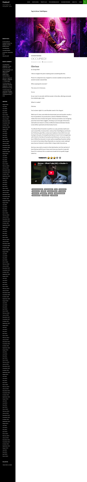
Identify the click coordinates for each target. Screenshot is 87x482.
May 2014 (5, 405)
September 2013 (6, 421)
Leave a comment (48, 62)
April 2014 (5, 407)
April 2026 (5, 112)
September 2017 (6, 323)
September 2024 (6, 151)
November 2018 (6, 294)
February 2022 (6, 215)
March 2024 (5, 163)
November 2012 (6, 441)
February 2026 (6, 116)
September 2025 (6, 127)
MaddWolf (43, 193)
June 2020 (5, 255)
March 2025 (5, 139)
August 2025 (5, 129)
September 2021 (6, 225)
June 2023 (5, 182)
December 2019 (6, 268)
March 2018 (5, 311)
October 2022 (6, 198)
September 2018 (6, 298)
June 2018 (5, 305)
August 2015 (5, 374)
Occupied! (39, 58)
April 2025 (5, 137)
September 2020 (6, 249)
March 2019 (5, 286)
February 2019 (6, 288)
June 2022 (5, 206)
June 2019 (5, 280)
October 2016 (6, 345)
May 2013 (5, 429)
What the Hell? (6, 56)
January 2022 (6, 217)
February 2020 (6, 264)
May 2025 (5, 135)
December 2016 (6, 341)
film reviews (62, 189)
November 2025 (6, 123)
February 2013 (6, 435)
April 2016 (5, 358)
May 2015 (5, 380)
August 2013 (5, 423)
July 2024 (5, 155)
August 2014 (5, 399)
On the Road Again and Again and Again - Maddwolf (8, 71)
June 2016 (5, 354)
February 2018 (6, 313)
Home (28, 2)
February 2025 (6, 141)
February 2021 (6, 239)
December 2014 (6, 390)
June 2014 (5, 403)
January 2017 (6, 339)
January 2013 (6, 437)
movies (50, 193)
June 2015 (5, 378)
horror (44, 191)
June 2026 (5, 108)
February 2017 (6, 337)
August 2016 (5, 349)
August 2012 (5, 448)
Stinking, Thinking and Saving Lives (7, 94)
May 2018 (5, 307)
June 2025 (5, 133)
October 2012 (6, 444)
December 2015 (6, 366)
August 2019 (5, 276)
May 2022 (5, 208)
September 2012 (6, 446)
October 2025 (6, 125)
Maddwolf (6, 2)
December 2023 (6, 170)
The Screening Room (54, 2)
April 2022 (5, 210)
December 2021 (6, 219)
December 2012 (6, 439)
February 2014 (6, 411)
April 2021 (5, 235)
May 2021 (5, 233)
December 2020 (6, 243)
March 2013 (5, 433)
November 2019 (6, 270)
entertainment (49, 189)
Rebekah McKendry (59, 193)
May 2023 (5, 184)
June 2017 (5, 329)
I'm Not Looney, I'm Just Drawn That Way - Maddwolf (7, 84)
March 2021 (5, 237)
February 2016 (6, 362)
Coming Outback (6, 50)
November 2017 (6, 319)
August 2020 (5, 251)
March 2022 (5, 213)
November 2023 (6, 172)
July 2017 (5, 327)
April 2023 (5, 186)
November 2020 (6, 245)
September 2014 (6, 397)
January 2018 (6, 315)
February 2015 (6, 386)
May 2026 (5, 110)
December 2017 (6, 317)
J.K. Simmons (62, 191)
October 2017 (6, 321)
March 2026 (5, 114)
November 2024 (6, 147)
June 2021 (5, 231)
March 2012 (5, 456)
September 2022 (6, 200)
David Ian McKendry (38, 189)
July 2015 (5, 376)
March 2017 (5, 335)
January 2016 (6, 364)
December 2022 (6, 194)
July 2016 (5, 352)
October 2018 (6, 296)
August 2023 (5, 178)
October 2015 (6, 370)
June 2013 (5, 427)
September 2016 (6, 347)
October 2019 (6, 272)
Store (80, 2)
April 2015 (5, 382)
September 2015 (6, 372)
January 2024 (6, 168)
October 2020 (6, 247)
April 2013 (5, 431)
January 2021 (6, 241)
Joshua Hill (35, 193)
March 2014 (5, 409)
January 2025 (6, 143)
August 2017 (5, 325)
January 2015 (6, 388)
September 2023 (6, 176)
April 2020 (5, 260)
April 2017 (5, 333)
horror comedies (52, 191)
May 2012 (5, 452)
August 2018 (5, 300)
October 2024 (6, 149)
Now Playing (35, 2)
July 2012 (5, 450)
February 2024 (6, 166)
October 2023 (6, 174)
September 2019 (6, 274)
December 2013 (6, 415)
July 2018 (5, 302)
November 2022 (6, 196)
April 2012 (5, 454)
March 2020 (5, 262)
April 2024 (5, 161)
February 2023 (6, 190)
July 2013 (5, 425)
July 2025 (5, 131)
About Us (74, 2)
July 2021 (5, 229)
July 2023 (5, 180)
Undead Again (7, 81)
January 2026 (6, 118)
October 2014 (6, 394)
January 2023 (6, 192)
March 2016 (5, 360)
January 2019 (6, 290)
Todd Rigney (54, 195)
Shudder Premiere (65, 2)
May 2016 (5, 356)
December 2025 (6, 121)
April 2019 (5, 284)
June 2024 (5, 157)
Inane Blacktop (6, 48)
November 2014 (6, 392)
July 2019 (5, 278)
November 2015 (6, 368)
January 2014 (6, 413)
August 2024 (5, 153)
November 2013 (6, 417)
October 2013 (6, 419)
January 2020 (6, 266)
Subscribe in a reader (7, 464)
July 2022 (5, 204)
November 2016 (6, 343)
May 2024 (5, 159)
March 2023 (5, 188)
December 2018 (6, 292)
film (56, 189)
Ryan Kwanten (36, 195)
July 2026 (5, 106)
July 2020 (5, 253)
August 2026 (5, 104)
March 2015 (5, 384)
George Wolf (36, 191)
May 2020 (5, 258)
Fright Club (44, 2)
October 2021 (6, 223)
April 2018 (5, 309)
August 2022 (5, 202)
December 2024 (6, 145)
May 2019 (5, 282)
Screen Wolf (45, 195)
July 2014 (5, 401)
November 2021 (6, 221)
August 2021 (5, 227)
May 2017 (5, 331)
